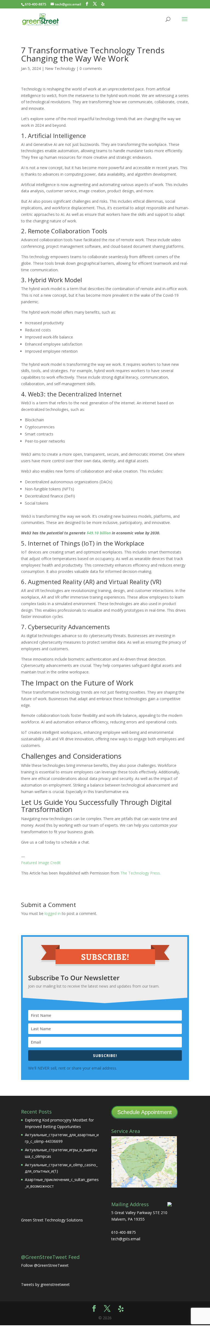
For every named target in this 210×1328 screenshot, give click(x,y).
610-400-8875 (35, 4)
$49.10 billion (99, 532)
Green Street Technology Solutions (52, 1220)
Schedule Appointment (144, 1112)
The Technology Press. (140, 873)
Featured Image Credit (41, 862)
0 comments (91, 68)
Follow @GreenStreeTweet (45, 1265)
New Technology (60, 68)
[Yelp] (103, 4)
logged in (53, 913)
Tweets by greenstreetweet (45, 1284)
